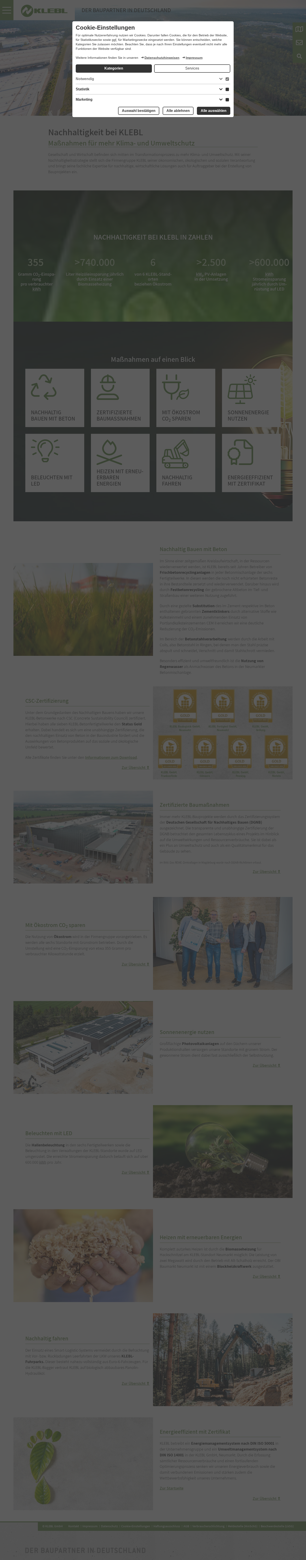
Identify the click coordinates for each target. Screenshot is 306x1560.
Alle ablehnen (178, 111)
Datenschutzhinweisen (161, 57)
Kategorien (113, 68)
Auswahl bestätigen (138, 111)
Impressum (194, 57)
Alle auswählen (213, 111)
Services (192, 68)
